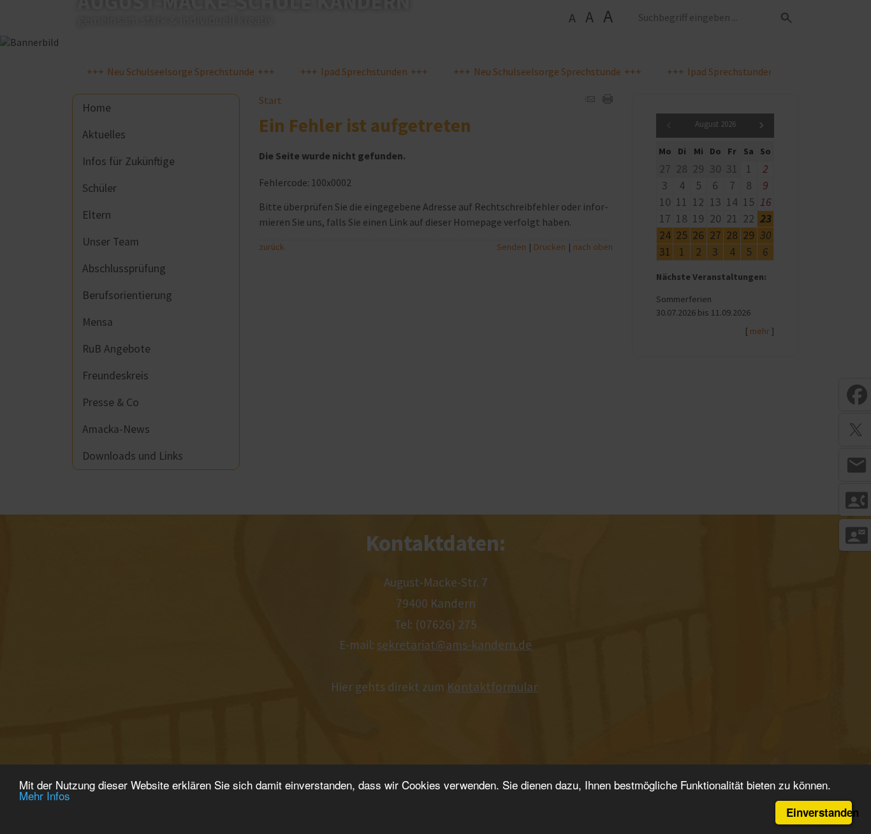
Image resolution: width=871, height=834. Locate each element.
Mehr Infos (44, 795)
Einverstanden (819, 812)
